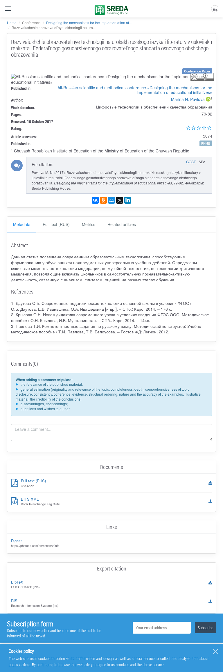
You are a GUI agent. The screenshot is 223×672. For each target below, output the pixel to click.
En (215, 9)
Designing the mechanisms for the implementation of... (89, 22)
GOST (191, 161)
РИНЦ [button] (205, 143)
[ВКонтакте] (95, 200)
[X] (119, 200)
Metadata (21, 224)
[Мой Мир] (111, 200)
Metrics (88, 224)
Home (12, 22)
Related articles (121, 224)
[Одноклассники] (103, 200)
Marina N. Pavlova (188, 99)
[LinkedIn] (127, 200)
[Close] (215, 651)
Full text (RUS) (56, 224)
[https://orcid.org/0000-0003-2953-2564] (208, 100)
